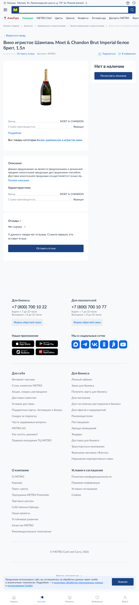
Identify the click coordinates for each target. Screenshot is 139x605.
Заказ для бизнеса (83, 385)
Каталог (6, 10)
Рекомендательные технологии (31, 531)
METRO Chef (44, 18)
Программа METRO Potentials (30, 495)
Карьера (17, 482)
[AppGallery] (47, 351)
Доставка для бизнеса (85, 440)
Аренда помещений (84, 428)
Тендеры (77, 434)
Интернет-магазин (23, 379)
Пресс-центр (20, 489)
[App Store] (23, 343)
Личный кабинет (82, 379)
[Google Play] (47, 343)
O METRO (18, 476)
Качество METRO (23, 525)
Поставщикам (80, 422)
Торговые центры (23, 501)
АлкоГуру (13, 18)
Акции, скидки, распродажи (29, 391)
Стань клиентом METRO (27, 385)
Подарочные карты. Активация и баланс (37, 410)
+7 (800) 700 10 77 (89, 307)
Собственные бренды (25, 507)
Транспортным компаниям (88, 446)
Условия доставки (23, 404)
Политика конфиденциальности (92, 476)
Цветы (59, 18)
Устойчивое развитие (25, 519)
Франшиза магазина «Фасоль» (90, 452)
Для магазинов (81, 398)
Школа (70, 18)
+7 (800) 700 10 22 (29, 307)
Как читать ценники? (25, 434)
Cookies (76, 495)
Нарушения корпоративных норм (92, 458)
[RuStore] (23, 351)
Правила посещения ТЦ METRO (32, 440)
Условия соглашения (84, 489)
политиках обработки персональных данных (78, 582)
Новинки (27, 18)
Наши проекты (21, 513)
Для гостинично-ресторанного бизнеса (96, 404)
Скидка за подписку (24, 416)
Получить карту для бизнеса (89, 391)
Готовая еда (99, 18)
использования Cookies (20, 586)
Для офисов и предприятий (89, 410)
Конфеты (83, 18)
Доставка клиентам (24, 398)
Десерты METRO (119, 18)
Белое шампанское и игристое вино (59, 140)
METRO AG (19, 428)
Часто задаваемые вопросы (29, 422)
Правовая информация (86, 482)
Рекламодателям (82, 416)
